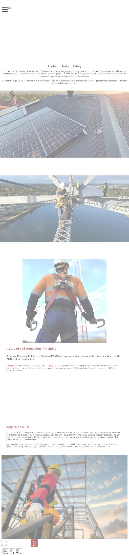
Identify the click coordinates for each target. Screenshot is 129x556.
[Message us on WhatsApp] (19, 551)
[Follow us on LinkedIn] (12, 551)
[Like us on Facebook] (5, 551)
